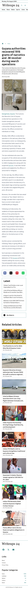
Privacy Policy (5, 565)
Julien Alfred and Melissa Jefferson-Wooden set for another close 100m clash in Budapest (13, 291)
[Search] (21, 5)
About (3, 560)
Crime (23, 9)
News (8, 9)
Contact (4, 562)
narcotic (11, 165)
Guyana (15, 258)
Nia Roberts (10, 315)
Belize (13, 9)
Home (3, 9)
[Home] (2, 43)
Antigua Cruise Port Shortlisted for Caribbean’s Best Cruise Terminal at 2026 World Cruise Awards (13, 296)
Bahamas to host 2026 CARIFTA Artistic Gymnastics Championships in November (14, 301)
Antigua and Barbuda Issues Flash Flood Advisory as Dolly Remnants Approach (13, 307)
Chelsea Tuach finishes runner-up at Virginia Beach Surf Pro (13, 286)
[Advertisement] (14, 26)
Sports (18, 9)
